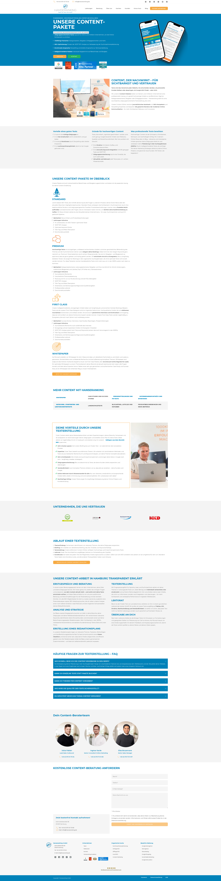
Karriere (118, 8)
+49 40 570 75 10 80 (97, 757)
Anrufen (60, 56)
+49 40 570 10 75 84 (67, 757)
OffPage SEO (116, 851)
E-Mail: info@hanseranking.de (62, 853)
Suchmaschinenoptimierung (120, 846)
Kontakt (74, 56)
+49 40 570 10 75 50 (62, 1)
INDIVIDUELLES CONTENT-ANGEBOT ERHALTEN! (71, 562)
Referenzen (87, 848)
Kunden (127, 8)
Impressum (144, 877)
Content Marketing (118, 857)
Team (85, 846)
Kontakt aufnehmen (159, 8)
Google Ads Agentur (147, 846)
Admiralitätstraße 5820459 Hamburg (59, 846)
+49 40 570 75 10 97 (126, 757)
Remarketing (145, 851)
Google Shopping (146, 854)
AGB (166, 877)
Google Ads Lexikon (147, 859)
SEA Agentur (145, 848)
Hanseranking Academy (90, 854)
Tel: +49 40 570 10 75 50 (60, 850)
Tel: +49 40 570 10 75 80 (66, 827)
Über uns (109, 8)
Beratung (99, 8)
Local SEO (115, 854)
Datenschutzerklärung (156, 877)
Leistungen (88, 8)
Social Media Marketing (148, 857)
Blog (146, 8)
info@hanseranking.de (82, 1)
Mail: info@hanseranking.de (68, 830)
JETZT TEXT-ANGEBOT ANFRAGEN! (66, 374)
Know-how (137, 8)
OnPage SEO (116, 848)
